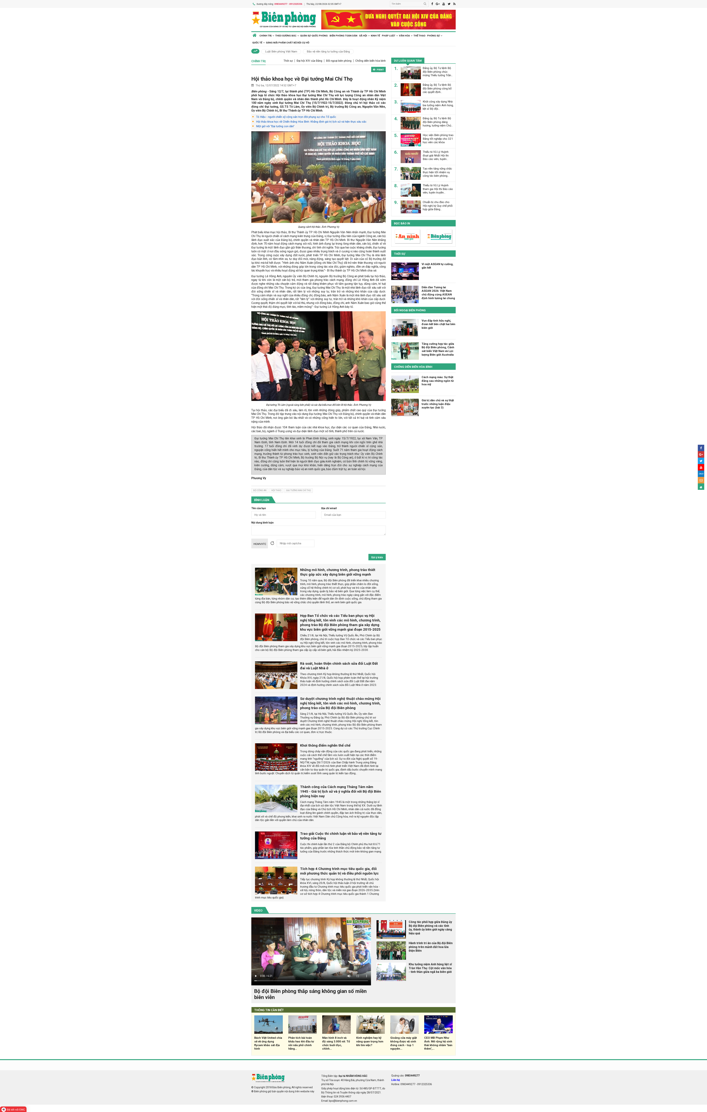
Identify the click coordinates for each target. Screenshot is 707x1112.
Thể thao (419, 35)
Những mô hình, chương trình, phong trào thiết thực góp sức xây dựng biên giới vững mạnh (337, 572)
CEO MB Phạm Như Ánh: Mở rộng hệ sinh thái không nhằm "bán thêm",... (438, 1043)
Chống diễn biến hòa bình (370, 60)
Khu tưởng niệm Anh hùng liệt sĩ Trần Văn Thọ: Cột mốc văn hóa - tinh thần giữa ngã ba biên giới (430, 968)
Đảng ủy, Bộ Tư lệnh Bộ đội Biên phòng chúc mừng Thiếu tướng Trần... (438, 71)
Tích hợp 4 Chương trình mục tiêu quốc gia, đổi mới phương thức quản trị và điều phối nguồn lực (339, 871)
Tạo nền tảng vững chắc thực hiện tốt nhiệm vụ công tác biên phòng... (437, 172)
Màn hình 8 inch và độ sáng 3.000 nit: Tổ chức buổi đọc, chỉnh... (336, 1043)
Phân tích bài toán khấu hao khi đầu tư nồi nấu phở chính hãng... (301, 1043)
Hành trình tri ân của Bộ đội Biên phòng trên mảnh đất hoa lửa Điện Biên (431, 947)
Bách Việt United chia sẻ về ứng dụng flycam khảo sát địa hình (268, 1043)
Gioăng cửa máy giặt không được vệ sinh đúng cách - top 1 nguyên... (403, 1043)
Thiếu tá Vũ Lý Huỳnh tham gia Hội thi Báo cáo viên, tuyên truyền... (438, 189)
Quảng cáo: (405, 1075)
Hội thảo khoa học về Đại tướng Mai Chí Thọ (302, 79)
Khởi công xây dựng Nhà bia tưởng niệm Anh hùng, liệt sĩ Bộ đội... (438, 105)
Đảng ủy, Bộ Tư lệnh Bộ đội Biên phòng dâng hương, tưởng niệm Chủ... (438, 122)
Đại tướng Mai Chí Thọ (298, 490)
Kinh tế (375, 35)
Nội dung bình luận (262, 522)
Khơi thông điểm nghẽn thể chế (325, 745)
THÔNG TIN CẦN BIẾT (269, 1010)
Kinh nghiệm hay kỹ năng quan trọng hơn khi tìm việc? (369, 1041)
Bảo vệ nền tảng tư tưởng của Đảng (328, 51)
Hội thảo (276, 490)
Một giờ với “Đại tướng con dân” (275, 126)
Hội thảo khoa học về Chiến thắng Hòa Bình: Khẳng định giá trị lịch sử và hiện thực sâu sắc (311, 121)
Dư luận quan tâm (408, 60)
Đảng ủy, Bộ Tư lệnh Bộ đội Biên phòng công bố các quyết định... (437, 88)
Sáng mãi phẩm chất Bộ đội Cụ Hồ (287, 42)
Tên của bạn (258, 508)
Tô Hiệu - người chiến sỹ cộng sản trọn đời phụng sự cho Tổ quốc (296, 117)
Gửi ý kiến (377, 557)
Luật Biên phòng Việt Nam (281, 51)
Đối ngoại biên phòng (338, 60)
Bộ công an (259, 490)
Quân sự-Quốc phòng (314, 35)
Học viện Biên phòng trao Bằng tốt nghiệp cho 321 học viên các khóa (438, 138)
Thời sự (288, 60)
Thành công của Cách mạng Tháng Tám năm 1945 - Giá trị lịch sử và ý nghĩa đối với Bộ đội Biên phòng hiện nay (340, 791)
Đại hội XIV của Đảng (309, 60)
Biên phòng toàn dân (343, 35)
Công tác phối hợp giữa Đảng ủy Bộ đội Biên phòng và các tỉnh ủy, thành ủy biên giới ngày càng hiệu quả (430, 927)
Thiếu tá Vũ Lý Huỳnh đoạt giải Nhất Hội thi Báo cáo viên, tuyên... (436, 155)
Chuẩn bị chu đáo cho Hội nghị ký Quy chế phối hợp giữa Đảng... (438, 205)
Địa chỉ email (329, 508)
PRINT (380, 69)
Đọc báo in (402, 223)
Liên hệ (395, 1079)
